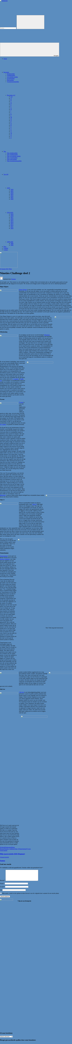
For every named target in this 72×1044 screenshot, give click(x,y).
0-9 (11, 97)
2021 (12, 197)
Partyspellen (10, 80)
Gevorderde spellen (12, 77)
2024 (12, 192)
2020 (12, 199)
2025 (12, 191)
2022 (12, 196)
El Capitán (3, 424)
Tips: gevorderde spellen (14, 156)
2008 (12, 245)
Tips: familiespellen (12, 154)
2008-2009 (10, 242)
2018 (12, 215)
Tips (5, 151)
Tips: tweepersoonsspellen (14, 161)
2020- (8, 188)
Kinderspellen (11, 74)
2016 (12, 219)
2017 (12, 217)
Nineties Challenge (9, 849)
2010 (12, 228)
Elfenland (47, 335)
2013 (12, 223)
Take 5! (34, 504)
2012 (12, 225)
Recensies (6, 72)
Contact (6, 249)
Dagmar (13, 279)
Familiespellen (11, 75)
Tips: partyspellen (12, 159)
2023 (12, 194)
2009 (12, 243)
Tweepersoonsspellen (13, 81)
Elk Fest (21, 692)
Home (5, 58)
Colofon (6, 248)
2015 (12, 220)
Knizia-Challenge (5, 559)
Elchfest (2, 847)
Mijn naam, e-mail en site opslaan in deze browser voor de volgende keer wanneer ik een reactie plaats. (30, 893)
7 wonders (16, 379)
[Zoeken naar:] (8, 28)
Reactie (2, 880)
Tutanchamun (4, 556)
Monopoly (3, 495)
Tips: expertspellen (12, 157)
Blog (5, 246)
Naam (2, 883)
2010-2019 (10, 212)
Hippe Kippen (23, 289)
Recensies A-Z (11, 95)
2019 (12, 214)
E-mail (2, 886)
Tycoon (21, 402)
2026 (12, 189)
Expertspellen (11, 78)
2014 (12, 222)
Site (1, 890)
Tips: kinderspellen (12, 153)
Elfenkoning (7, 847)
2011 (12, 226)
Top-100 (6, 174)
